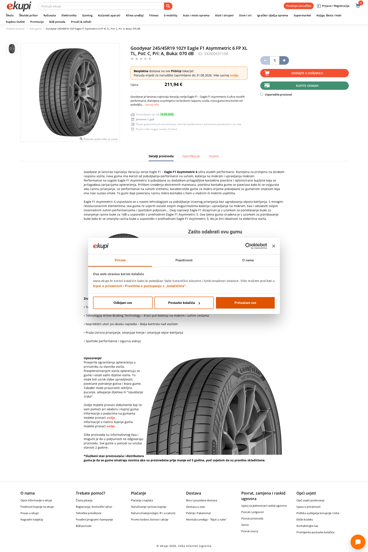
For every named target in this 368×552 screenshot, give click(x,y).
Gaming (87, 15)
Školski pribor (28, 15)
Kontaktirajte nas (307, 526)
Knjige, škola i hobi (328, 15)
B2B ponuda (57, 22)
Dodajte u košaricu (307, 73)
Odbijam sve (123, 303)
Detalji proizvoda (161, 157)
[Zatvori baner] (273, 246)
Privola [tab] (120, 260)
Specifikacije (191, 156)
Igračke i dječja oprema (272, 15)
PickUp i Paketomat (198, 513)
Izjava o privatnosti (308, 507)
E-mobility (170, 15)
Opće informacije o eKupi (36, 500)
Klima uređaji (135, 15)
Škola (10, 15)
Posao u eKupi (29, 513)
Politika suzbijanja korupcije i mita (317, 513)
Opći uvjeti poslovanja (310, 500)
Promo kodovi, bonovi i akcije (149, 519)
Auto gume (35, 28)
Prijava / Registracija (335, 6)
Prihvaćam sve (245, 303)
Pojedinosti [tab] (184, 260)
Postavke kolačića (181, 303)
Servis (245, 525)
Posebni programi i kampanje (94, 519)
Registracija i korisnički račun (94, 507)
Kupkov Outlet (15, 22)
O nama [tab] (248, 260)
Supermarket (302, 15)
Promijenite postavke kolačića (315, 532)
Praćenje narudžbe (298, 6)
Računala (49, 15)
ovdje (234, 75)
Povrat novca (249, 531)
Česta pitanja (84, 500)
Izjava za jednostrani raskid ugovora (264, 506)
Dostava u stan (195, 507)
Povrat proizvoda (252, 518)
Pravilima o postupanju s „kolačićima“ (155, 286)
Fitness (153, 15)
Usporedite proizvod (278, 94)
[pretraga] (168, 6)
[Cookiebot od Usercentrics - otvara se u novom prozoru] (248, 246)
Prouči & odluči (81, 22)
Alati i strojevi (224, 15)
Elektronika (69, 15)
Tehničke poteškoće (88, 513)
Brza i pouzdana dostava (201, 500)
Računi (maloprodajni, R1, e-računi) (153, 513)
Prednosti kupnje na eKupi (37, 507)
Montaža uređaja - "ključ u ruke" (206, 519)
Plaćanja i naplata (142, 500)
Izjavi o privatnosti (107, 286)
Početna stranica (15, 28)
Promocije (37, 22)
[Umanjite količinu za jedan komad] (265, 60)
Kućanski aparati (109, 15)
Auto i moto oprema (196, 15)
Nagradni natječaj (31, 519)
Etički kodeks (304, 519)
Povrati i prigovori (252, 512)
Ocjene (214, 156)
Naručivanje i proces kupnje (148, 507)
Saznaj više (152, 104)
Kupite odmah (307, 86)
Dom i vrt (245, 15)
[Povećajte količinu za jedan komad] (284, 60)
